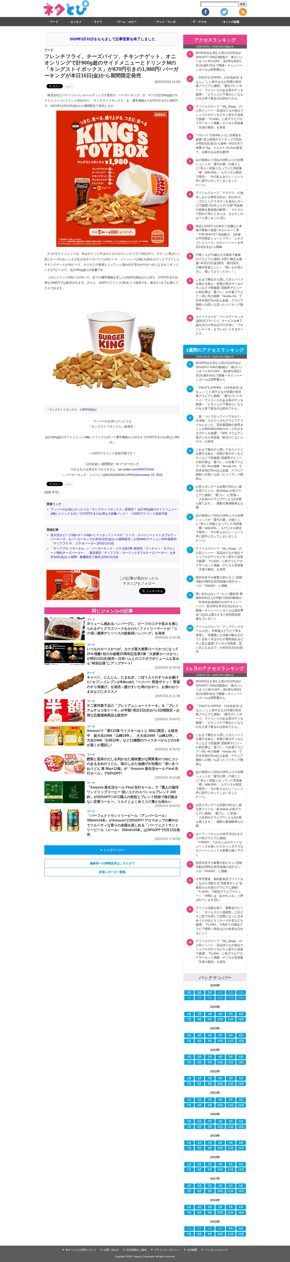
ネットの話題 (231, 21)
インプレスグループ (216, 1249)
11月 (231, 1019)
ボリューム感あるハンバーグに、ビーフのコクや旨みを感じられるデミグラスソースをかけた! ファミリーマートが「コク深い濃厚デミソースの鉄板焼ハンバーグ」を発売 (133, 628)
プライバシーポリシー (167, 1249)
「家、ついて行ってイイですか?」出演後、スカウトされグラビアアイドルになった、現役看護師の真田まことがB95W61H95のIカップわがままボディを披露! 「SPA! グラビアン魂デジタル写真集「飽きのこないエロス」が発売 (219, 429)
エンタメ (76, 21)
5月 (231, 1014)
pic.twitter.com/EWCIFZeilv (136, 469)
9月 (210, 1019)
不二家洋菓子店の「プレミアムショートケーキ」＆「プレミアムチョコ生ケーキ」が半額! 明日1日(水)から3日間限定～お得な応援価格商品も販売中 (133, 710)
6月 (241, 1014)
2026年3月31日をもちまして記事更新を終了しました (112, 39)
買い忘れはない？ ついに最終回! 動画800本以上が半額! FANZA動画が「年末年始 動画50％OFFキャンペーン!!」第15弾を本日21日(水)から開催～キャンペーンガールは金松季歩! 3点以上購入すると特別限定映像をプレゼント (219, 606)
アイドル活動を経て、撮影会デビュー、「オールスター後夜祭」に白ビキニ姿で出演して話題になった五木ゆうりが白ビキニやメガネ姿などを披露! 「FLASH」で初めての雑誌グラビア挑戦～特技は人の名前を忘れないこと (219, 920)
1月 (189, 992)
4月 (220, 1014)
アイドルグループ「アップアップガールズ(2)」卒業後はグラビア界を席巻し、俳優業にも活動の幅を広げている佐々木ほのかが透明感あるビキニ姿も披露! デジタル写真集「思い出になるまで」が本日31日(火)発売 (219, 639)
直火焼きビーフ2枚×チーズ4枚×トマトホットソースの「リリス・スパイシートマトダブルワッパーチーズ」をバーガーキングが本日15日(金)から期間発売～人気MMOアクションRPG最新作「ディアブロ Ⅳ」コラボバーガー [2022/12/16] (114, 539)
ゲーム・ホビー (127, 21)
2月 (199, 992)
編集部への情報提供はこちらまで (112, 863)
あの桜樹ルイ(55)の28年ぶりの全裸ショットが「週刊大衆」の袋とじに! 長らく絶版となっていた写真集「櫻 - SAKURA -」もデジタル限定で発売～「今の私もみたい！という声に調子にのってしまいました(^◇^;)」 (219, 172)
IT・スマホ (200, 21)
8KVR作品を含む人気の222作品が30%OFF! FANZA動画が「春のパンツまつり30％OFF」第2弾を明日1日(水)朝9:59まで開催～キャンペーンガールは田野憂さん (219, 61)
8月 (199, 1019)
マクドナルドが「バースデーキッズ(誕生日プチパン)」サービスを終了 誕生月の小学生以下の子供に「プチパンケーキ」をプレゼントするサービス (220, 325)
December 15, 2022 (149, 474)
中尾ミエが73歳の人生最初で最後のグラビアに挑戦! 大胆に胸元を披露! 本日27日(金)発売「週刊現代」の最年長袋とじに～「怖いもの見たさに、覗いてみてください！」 (219, 263)
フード (54, 21)
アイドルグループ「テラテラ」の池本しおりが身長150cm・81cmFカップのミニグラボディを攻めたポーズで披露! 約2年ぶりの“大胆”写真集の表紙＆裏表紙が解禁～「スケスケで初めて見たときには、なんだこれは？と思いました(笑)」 (219, 205)
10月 (220, 1019)
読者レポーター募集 (112, 872)
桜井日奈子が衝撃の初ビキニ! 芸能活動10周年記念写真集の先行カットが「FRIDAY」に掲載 (219, 581)
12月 (241, 1019)
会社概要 (192, 1249)
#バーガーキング (127, 464)
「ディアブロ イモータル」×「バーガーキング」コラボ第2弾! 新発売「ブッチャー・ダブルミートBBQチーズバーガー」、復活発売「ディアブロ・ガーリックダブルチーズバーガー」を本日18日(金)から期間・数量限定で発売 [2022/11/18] (113, 552)
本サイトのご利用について (81, 1249)
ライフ (98, 21)
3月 (210, 992)
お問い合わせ (111, 1249)
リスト (68, 86)
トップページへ (112, 850)
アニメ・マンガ (166, 21)
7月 (189, 1019)
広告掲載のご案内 (136, 1249)
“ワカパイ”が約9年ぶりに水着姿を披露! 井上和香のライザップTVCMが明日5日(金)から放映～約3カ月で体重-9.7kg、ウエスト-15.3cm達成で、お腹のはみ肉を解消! (219, 143)
